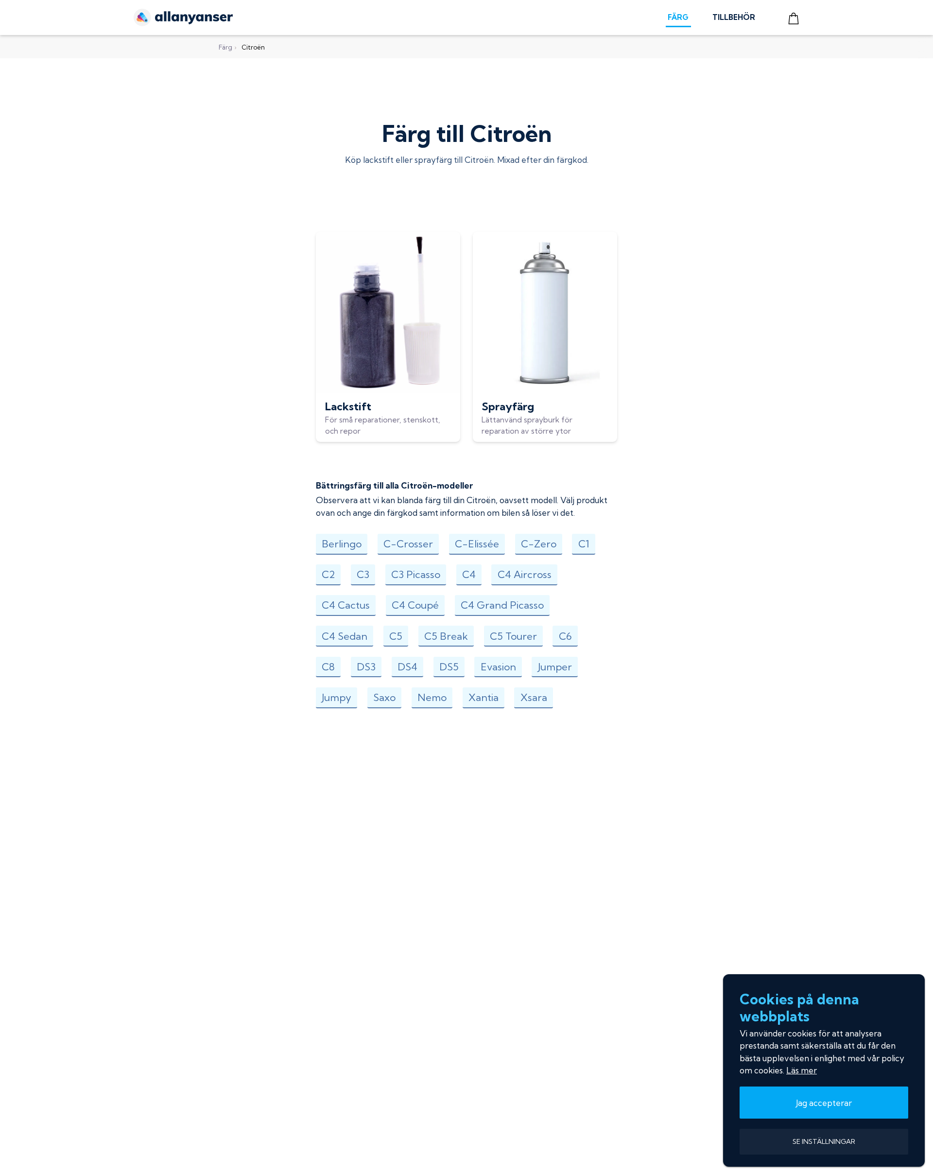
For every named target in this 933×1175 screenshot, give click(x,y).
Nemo (432, 697)
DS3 (366, 667)
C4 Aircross (525, 574)
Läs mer (801, 1070)
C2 (328, 574)
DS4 (407, 667)
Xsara (533, 697)
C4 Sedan (344, 636)
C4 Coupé (415, 605)
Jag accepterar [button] (824, 1103)
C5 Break (446, 636)
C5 (395, 636)
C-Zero (538, 544)
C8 (328, 667)
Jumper (555, 667)
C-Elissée (477, 544)
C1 (583, 544)
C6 (565, 636)
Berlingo (342, 544)
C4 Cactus (346, 605)
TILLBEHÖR (733, 17)
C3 (363, 574)
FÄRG (678, 17)
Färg (225, 47)
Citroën (253, 47)
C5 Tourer (513, 636)
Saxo (384, 697)
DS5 (449, 667)
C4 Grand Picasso (502, 605)
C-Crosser (408, 544)
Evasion (498, 667)
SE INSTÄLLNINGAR (824, 1141)
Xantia (483, 697)
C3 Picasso (415, 574)
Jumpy (336, 697)
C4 (469, 574)
